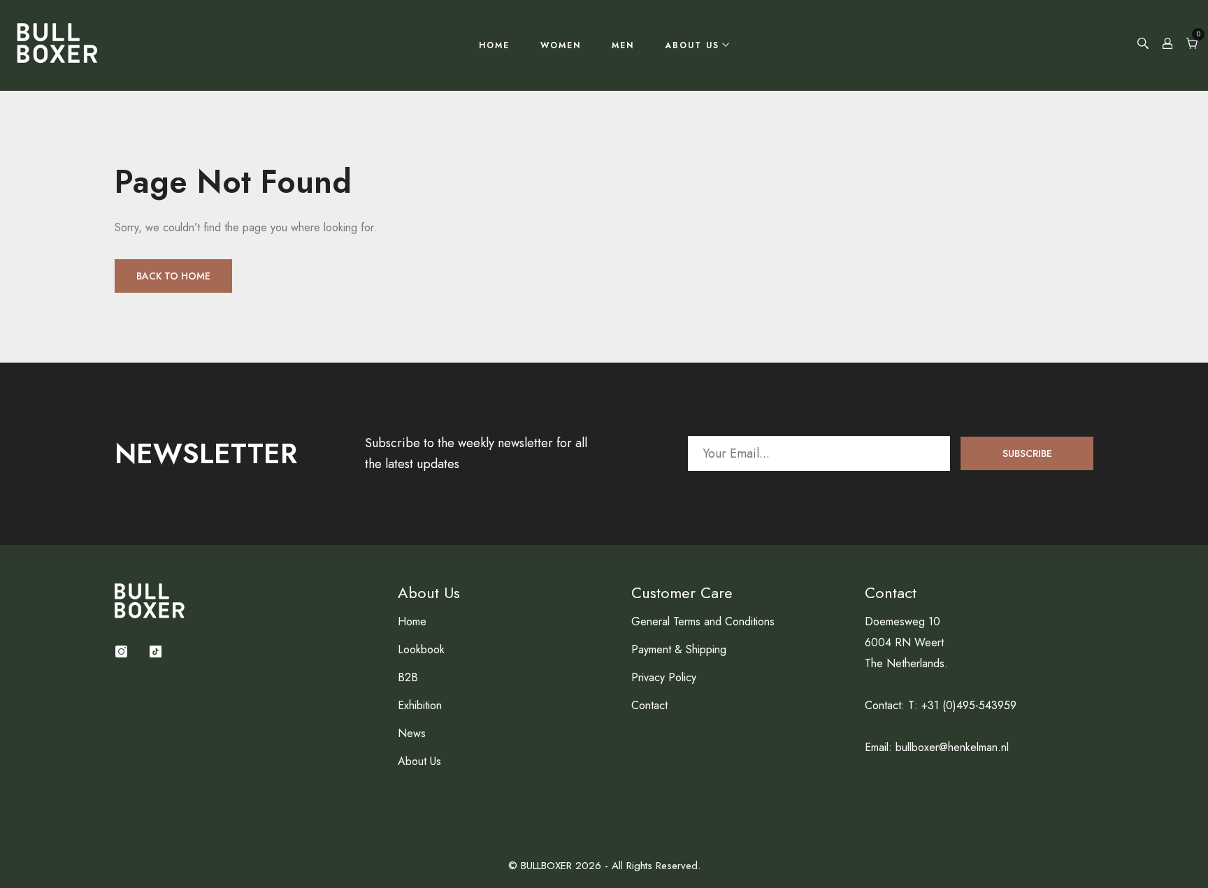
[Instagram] (121, 651)
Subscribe (1027, 453)
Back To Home (173, 276)
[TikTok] (155, 651)
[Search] (1143, 45)
